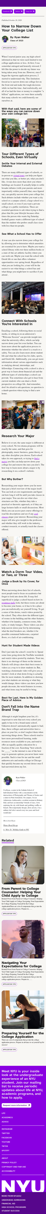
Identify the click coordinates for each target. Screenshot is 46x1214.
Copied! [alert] (30, 14)
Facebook (6, 11)
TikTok (5, 1146)
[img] (23, 865)
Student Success (11, 1211)
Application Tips (9, 48)
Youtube (6, 1142)
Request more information (15, 1105)
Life (3, 1113)
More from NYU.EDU (11, 1196)
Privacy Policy (9, 1162)
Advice (5, 1122)
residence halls (8, 602)
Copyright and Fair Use (14, 1167)
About (5, 1158)
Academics (7, 1117)
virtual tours (19, 175)
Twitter (17, 11)
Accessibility (8, 1171)
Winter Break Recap (10, 825)
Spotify (5, 1150)
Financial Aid (8, 1204)
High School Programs (14, 1207)
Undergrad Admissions (13, 1200)
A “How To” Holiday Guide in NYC (16, 829)
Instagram (7, 1129)
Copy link (29, 12)
